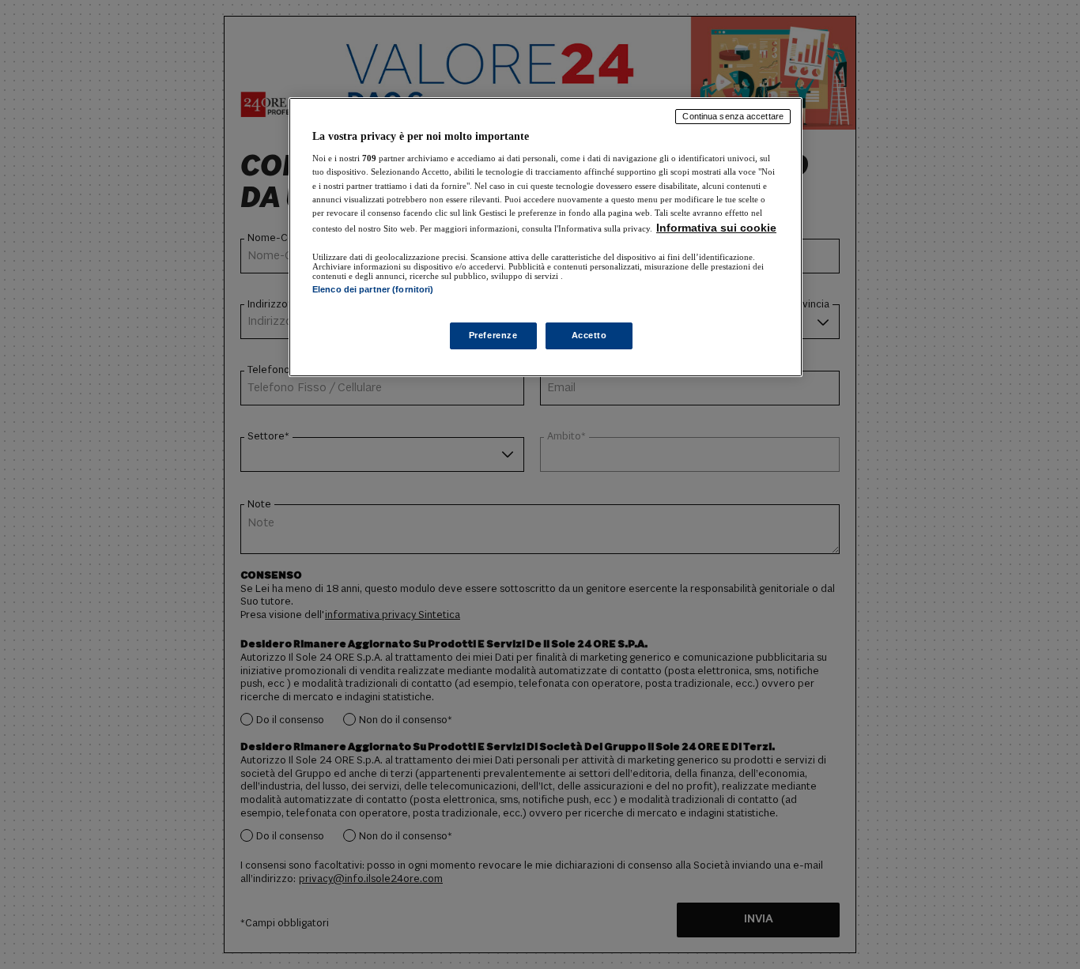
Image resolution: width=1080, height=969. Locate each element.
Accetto (589, 335)
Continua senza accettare (733, 116)
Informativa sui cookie (716, 227)
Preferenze (493, 335)
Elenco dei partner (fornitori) (372, 289)
